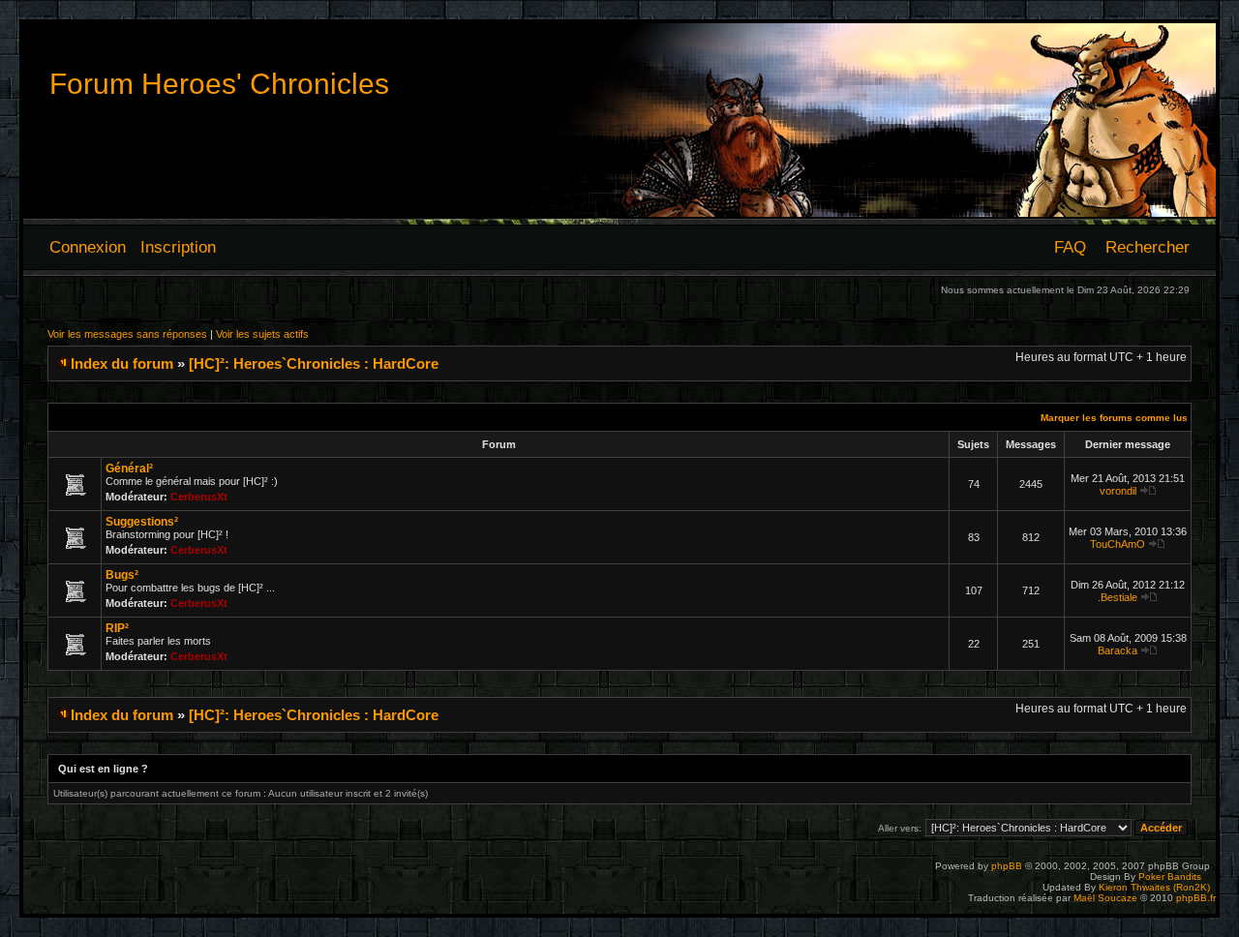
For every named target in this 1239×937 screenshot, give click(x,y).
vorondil (1118, 491)
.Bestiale (1117, 597)
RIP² (117, 628)
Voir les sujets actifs (262, 334)
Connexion (87, 247)
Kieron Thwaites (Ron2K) (1154, 887)
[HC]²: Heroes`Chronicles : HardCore (313, 363)
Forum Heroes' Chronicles (219, 84)
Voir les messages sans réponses (127, 334)
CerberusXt (198, 496)
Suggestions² (142, 522)
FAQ (1070, 247)
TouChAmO (1117, 544)
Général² (129, 468)
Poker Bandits (1169, 876)
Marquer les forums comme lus (1114, 417)
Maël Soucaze (1105, 897)
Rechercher (1147, 247)
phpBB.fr (1196, 897)
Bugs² (122, 575)
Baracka (1117, 650)
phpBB (1006, 866)
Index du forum (122, 363)
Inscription (178, 247)
